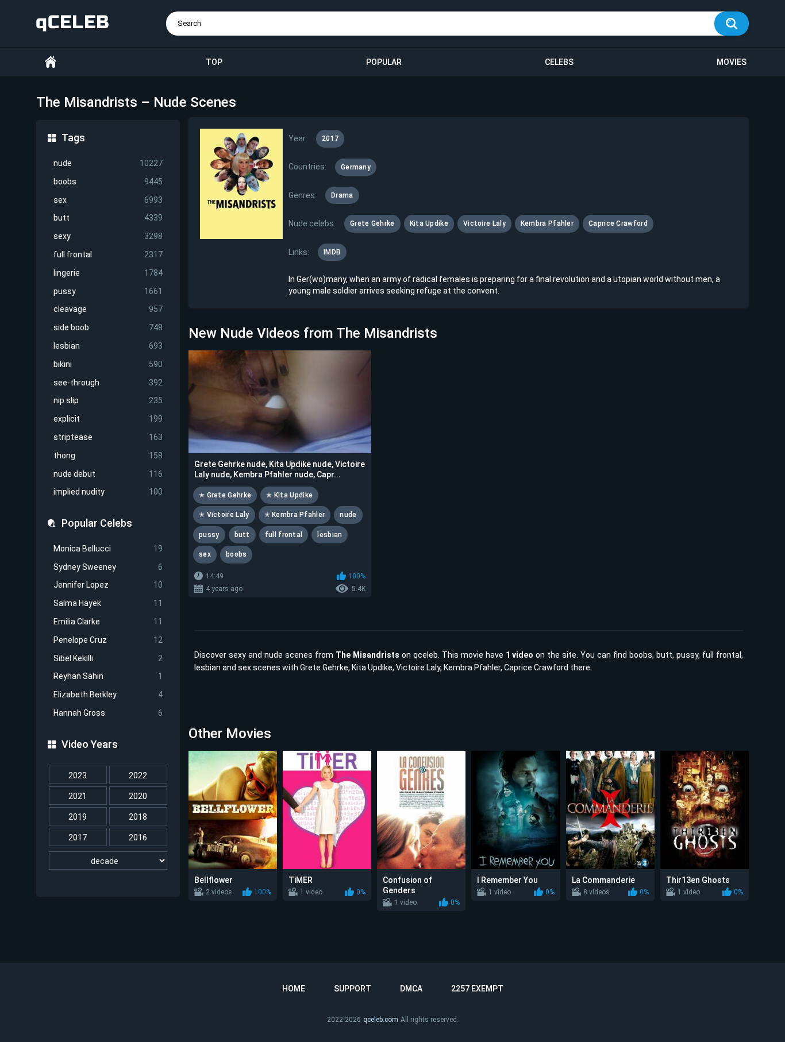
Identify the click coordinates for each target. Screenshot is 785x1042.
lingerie (108, 272)
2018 (138, 816)
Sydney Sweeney (108, 567)
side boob (108, 327)
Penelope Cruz (108, 640)
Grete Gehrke (372, 223)
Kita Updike (429, 223)
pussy (108, 291)
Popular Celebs (96, 523)
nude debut (108, 473)
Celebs (559, 62)
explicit (108, 418)
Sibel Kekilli (108, 658)
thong (108, 455)
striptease (108, 437)
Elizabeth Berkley (108, 694)
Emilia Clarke (108, 621)
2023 (77, 775)
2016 (138, 837)
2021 (77, 796)
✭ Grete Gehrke (225, 495)
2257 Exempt (477, 988)
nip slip (108, 400)
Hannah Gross (108, 712)
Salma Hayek (108, 603)
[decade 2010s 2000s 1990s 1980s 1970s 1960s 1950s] (108, 861)
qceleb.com (380, 1020)
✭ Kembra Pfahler (294, 515)
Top (214, 62)
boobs (108, 181)
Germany (356, 167)
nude (108, 163)
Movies (731, 62)
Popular (384, 62)
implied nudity (108, 491)
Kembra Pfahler (547, 223)
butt (108, 217)
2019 (77, 816)
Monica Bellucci (108, 548)
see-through (108, 382)
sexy (108, 236)
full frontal (108, 254)
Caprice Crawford (618, 223)
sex (108, 199)
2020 (138, 796)
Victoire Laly (484, 223)
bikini (108, 364)
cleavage (108, 309)
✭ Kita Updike (289, 495)
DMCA (411, 988)
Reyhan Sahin (108, 676)
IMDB (332, 252)
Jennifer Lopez (108, 584)
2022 (138, 775)
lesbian (108, 345)
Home (50, 62)
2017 (77, 837)
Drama (342, 195)
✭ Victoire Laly (224, 515)
